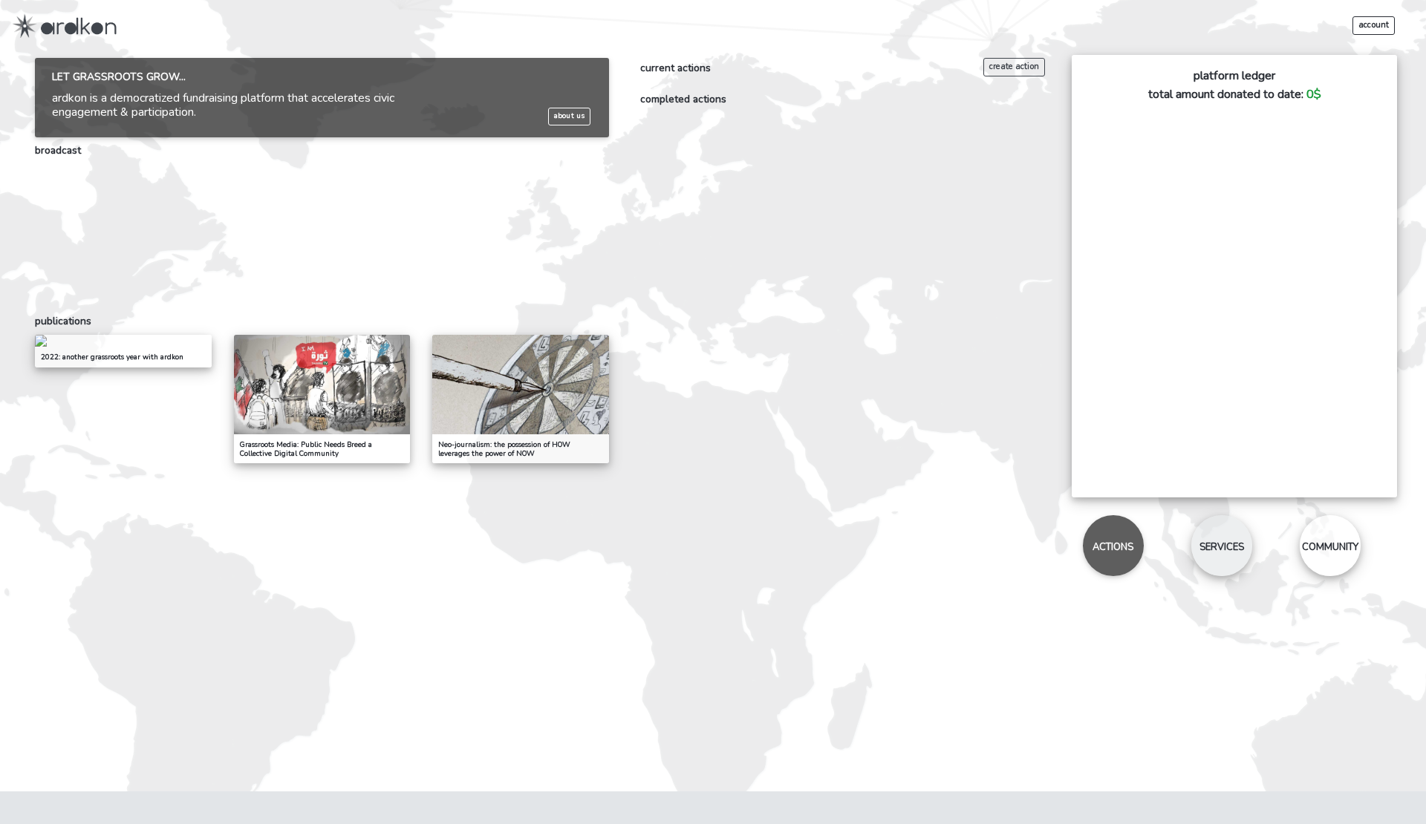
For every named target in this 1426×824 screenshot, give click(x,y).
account (1374, 25)
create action (1014, 66)
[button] (1377, 25)
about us (569, 116)
